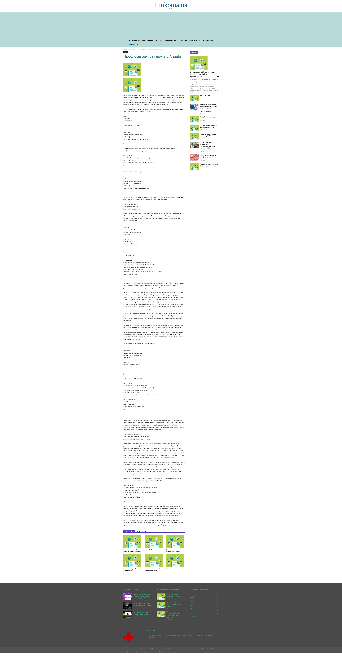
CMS (143, 40)
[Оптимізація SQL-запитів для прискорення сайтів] (204, 63)
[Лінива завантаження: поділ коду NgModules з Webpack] (154, 560)
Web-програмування (171, 40)
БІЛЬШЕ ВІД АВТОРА (142, 531)
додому (125, 49)
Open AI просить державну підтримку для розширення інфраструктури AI (142, 596)
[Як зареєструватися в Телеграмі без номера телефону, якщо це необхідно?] (161, 614)
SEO (161, 40)
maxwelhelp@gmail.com (167, 641)
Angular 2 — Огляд (150, 549)
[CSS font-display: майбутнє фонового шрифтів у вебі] (194, 128)
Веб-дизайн (193, 40)
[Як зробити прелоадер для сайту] (194, 119)
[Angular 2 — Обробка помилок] (175, 560)
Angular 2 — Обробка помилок (174, 569)
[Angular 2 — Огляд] (154, 541)
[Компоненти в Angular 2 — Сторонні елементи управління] (133, 541)
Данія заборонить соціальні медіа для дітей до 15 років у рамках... (143, 605)
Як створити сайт (134, 40)
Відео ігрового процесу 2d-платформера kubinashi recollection (208, 157)
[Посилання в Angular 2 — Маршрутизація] (133, 560)
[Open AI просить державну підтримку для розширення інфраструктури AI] (127, 596)
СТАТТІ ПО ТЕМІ (129, 531)
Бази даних (183, 40)
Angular (143, 49)
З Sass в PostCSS (205, 96)
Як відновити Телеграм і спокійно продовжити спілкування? (174, 604)
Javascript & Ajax (152, 40)
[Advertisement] (171, 24)
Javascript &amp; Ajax (134, 49)
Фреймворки (210, 40)
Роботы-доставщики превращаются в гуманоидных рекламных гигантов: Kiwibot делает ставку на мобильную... (208, 146)
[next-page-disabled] (127, 574)
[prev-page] (124, 574)
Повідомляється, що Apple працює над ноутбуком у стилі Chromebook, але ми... (142, 614)
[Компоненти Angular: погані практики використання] (175, 541)
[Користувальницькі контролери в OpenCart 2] (161, 596)
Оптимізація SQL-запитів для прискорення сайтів (203, 73)
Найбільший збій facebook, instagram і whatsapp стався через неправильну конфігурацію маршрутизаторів (208, 108)
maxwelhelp (193, 76)
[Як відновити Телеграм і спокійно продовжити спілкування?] (161, 605)
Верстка (201, 40)
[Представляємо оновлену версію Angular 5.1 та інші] (194, 136)
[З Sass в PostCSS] (194, 98)
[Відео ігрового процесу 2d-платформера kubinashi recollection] (194, 157)
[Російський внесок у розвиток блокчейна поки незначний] (194, 166)
